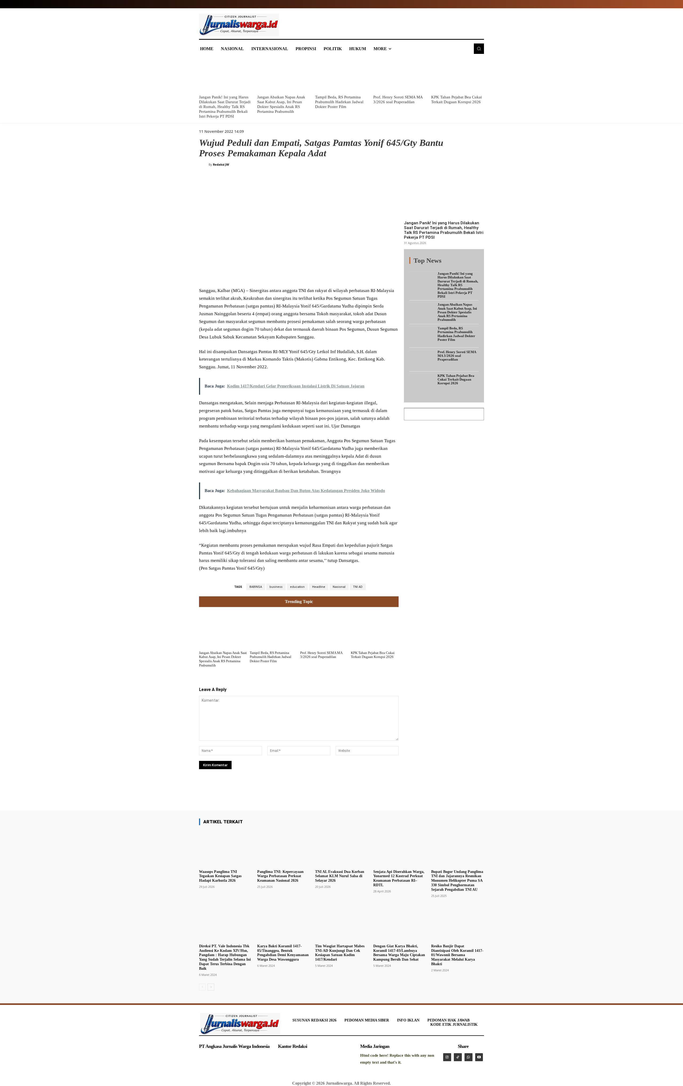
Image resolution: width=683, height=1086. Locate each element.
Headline (318, 587)
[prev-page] (202, 987)
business (276, 587)
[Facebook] (239, 274)
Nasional (339, 587)
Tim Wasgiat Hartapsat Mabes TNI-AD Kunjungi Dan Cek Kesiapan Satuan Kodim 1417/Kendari (339, 952)
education (297, 587)
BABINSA (255, 587)
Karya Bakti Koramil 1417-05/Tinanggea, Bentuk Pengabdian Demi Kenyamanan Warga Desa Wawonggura (283, 952)
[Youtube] (479, 1057)
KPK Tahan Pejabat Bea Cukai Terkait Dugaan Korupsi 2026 (373, 655)
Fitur (429, 264)
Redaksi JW (221, 164)
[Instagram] (447, 1057)
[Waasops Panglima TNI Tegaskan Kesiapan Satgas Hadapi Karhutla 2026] (225, 848)
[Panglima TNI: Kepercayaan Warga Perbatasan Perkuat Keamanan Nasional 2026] (283, 848)
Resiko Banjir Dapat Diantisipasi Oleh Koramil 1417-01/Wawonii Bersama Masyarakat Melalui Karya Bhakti (457, 955)
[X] (251, 274)
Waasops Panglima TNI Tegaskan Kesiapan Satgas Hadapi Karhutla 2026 (220, 876)
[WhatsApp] (276, 274)
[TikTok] (458, 1057)
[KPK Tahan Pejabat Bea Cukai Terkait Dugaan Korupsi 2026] (457, 75)
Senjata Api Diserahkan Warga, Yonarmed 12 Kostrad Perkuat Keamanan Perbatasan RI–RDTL (398, 878)
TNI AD (358, 587)
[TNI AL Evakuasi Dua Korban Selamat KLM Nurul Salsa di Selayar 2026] (341, 848)
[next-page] (211, 987)
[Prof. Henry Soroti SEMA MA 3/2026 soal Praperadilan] (399, 75)
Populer (445, 264)
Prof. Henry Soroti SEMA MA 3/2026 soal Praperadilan (321, 655)
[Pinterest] (263, 274)
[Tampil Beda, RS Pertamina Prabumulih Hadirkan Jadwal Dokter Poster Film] (341, 75)
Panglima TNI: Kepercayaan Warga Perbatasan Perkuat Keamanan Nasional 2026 (280, 876)
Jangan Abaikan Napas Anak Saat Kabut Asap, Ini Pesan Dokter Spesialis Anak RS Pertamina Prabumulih (223, 659)
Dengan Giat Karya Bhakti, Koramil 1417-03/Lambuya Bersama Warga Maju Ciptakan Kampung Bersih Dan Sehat (399, 952)
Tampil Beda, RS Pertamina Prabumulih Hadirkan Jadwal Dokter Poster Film (339, 102)
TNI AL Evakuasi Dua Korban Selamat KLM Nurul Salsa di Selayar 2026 (339, 876)
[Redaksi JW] (204, 165)
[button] (479, 48)
